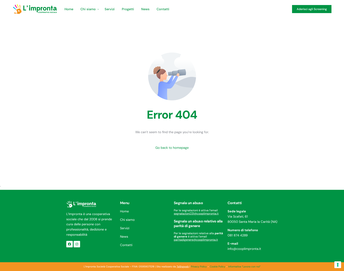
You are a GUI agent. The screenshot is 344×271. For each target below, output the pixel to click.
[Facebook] (69, 244)
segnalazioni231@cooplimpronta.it (196, 213)
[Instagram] (77, 244)
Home (124, 211)
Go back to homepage (172, 148)
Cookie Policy (217, 266)
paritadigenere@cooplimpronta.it (196, 240)
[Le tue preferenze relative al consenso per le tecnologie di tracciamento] (337, 264)
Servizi (124, 228)
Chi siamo (127, 220)
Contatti (126, 245)
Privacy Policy (199, 266)
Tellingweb (183, 266)
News (124, 236)
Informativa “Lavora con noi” (244, 266)
